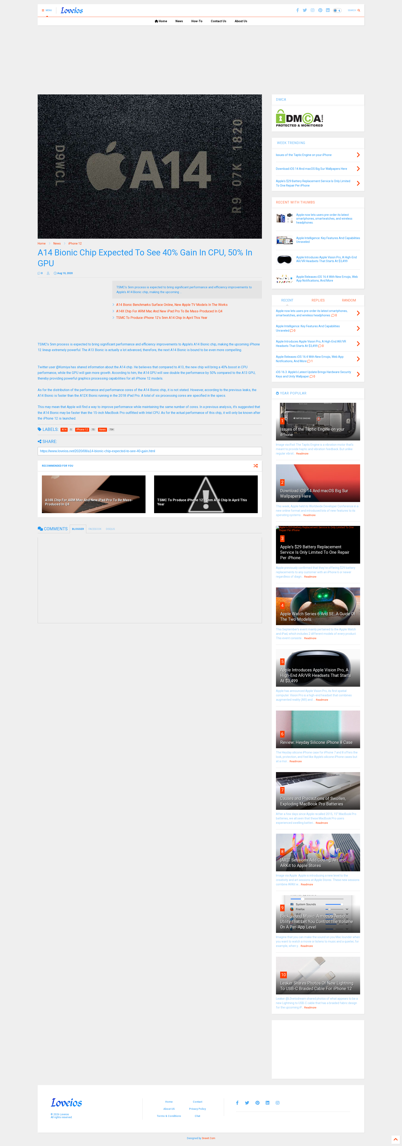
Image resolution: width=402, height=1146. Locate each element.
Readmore (302, 453)
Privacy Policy (197, 1108)
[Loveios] (72, 12)
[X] (305, 10)
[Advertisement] (201, 56)
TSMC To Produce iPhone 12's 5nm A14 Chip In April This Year (161, 318)
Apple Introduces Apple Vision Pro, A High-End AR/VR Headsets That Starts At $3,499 (315, 675)
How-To (196, 21)
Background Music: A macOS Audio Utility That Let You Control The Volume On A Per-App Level (316, 922)
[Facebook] (297, 10)
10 (283, 974)
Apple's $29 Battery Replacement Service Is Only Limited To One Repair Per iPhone (314, 552)
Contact (197, 1101)
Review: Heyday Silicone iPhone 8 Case (316, 742)
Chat (197, 1116)
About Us (241, 21)
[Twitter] (247, 1102)
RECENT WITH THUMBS (295, 202)
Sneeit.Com (208, 1138)
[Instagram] (312, 10)
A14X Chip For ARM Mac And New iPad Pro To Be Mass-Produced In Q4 (169, 311)
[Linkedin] (328, 10)
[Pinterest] (320, 10)
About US (169, 1108)
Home (162, 21)
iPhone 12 (75, 243)
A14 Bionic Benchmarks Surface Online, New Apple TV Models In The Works (172, 305)
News (179, 21)
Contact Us (218, 21)
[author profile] (48, 273)
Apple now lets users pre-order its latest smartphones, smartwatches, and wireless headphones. (324, 218)
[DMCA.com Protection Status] (299, 125)
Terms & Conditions (169, 1116)
